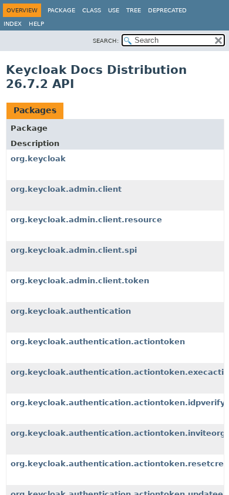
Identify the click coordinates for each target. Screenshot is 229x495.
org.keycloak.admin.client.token (80, 280)
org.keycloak (38, 158)
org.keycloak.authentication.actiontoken (98, 341)
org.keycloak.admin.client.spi (74, 250)
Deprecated (167, 10)
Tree (133, 10)
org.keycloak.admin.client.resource (86, 219)
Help (36, 24)
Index (13, 24)
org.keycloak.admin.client (66, 189)
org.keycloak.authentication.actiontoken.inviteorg (118, 433)
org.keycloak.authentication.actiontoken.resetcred (120, 463)
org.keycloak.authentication (71, 311)
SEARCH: (106, 41)
